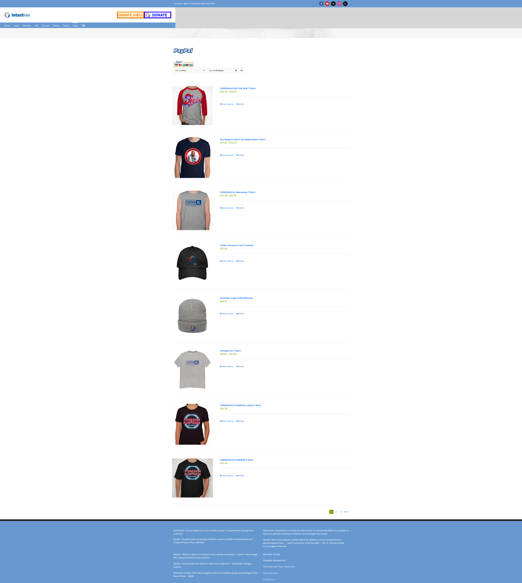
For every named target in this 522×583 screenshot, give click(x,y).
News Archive (270, 573)
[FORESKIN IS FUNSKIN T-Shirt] (192, 477)
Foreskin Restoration (274, 560)
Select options (228, 104)
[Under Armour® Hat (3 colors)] (192, 263)
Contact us (269, 579)
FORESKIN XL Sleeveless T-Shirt (237, 192)
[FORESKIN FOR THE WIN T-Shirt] (192, 105)
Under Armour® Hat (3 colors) (236, 245)
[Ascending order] (204, 70)
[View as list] (241, 70)
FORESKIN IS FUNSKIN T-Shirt (236, 460)
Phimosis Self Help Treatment (279, 566)
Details (241, 104)
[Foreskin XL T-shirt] (192, 369)
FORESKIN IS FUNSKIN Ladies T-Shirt (240, 405)
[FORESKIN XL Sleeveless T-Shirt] (192, 210)
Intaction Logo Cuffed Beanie (236, 298)
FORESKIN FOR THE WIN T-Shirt (238, 88)
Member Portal (271, 554)
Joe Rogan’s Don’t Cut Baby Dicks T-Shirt (242, 139)
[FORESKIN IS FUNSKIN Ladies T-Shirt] (192, 424)
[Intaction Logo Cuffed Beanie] (192, 316)
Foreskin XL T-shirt (230, 351)
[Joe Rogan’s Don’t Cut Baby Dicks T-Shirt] (192, 157)
